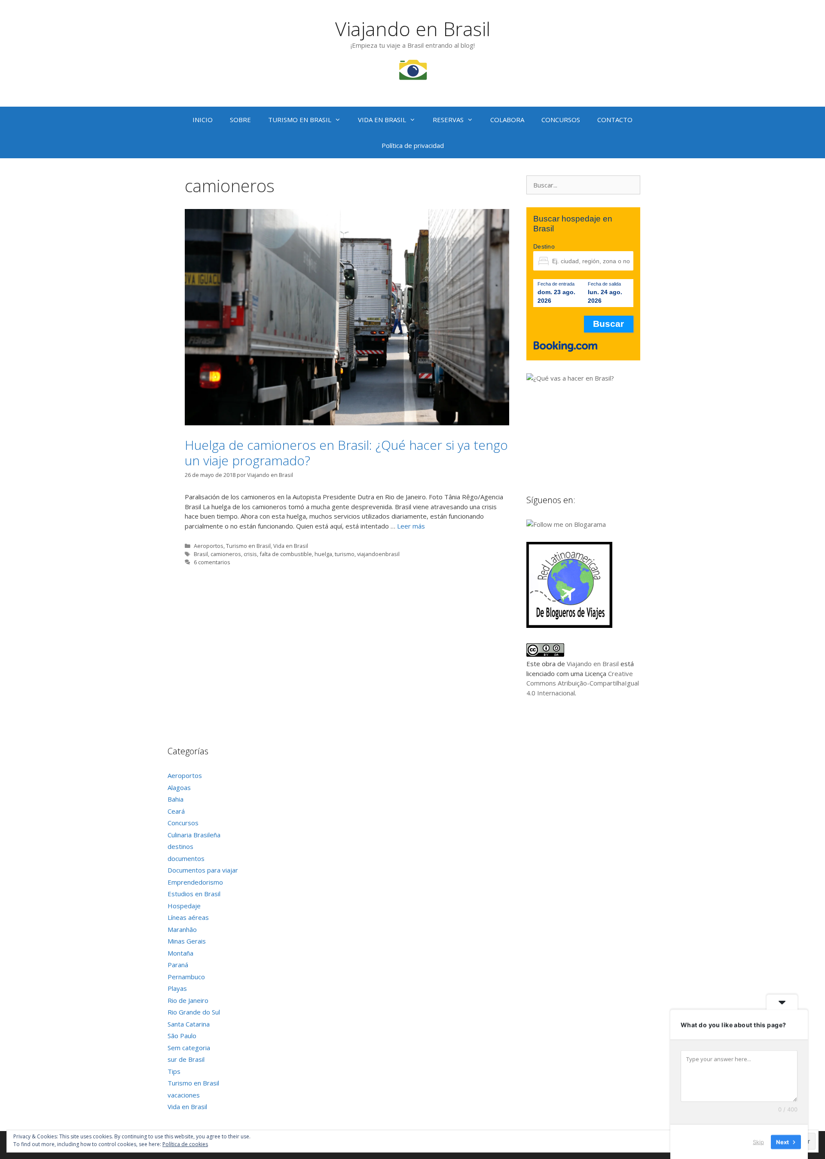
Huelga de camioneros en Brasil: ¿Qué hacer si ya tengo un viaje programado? (346, 452)
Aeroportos (208, 546)
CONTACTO (614, 119)
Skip (758, 1141)
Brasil (201, 554)
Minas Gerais (187, 941)
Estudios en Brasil (194, 893)
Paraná (178, 964)
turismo (344, 554)
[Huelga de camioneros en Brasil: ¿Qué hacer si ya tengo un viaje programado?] (347, 422)
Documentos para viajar (203, 870)
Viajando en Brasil (412, 28)
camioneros (226, 554)
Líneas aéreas (188, 917)
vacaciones (184, 1095)
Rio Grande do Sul (194, 1012)
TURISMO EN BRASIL (299, 119)
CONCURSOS (560, 119)
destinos (180, 846)
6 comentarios (212, 562)
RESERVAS (448, 119)
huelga (323, 554)
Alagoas (179, 787)
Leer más (411, 526)
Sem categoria (189, 1047)
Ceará (176, 811)
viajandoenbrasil (378, 554)
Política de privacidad (413, 145)
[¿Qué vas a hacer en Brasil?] (590, 378)
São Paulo (182, 1035)
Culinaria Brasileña (194, 834)
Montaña (180, 953)
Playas (177, 988)
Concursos (183, 822)
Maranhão (182, 929)
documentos (186, 858)
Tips (174, 1071)
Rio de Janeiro (188, 1000)
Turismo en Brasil (248, 546)
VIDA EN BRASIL (382, 119)
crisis (250, 554)
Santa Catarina (189, 1024)
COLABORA (507, 119)
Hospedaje (184, 905)
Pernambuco (186, 976)
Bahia (175, 799)
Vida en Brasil (290, 546)
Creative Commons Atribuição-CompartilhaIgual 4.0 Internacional (582, 683)
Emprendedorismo (195, 882)
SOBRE (240, 119)
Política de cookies (185, 1144)
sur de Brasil (186, 1059)
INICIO (202, 119)
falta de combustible (286, 554)
